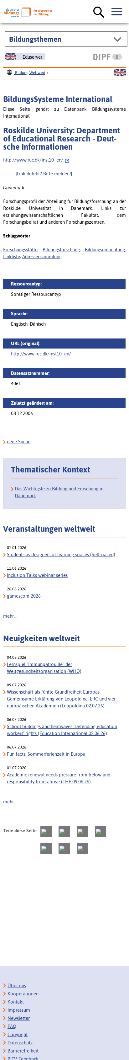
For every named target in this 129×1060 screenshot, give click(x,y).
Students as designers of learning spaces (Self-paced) (61, 554)
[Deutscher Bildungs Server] (28, 12)
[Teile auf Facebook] (64, 831)
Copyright (18, 1034)
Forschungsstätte (20, 249)
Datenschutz (20, 1042)
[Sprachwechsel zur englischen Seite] (120, 73)
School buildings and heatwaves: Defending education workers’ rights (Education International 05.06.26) (62, 730)
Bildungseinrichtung (105, 249)
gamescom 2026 (24, 596)
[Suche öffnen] (99, 12)
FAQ (12, 1026)
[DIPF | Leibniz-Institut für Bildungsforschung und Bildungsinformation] (107, 57)
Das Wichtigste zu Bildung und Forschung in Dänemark (59, 492)
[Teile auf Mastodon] (46, 831)
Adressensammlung (42, 256)
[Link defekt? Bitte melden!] (44, 173)
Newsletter (19, 1018)
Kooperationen (23, 993)
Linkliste (11, 256)
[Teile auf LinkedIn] (46, 848)
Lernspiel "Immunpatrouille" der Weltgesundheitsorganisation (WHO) (44, 668)
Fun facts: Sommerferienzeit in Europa (46, 754)
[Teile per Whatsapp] (100, 831)
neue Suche (18, 441)
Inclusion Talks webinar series (37, 575)
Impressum (19, 1010)
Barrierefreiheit (23, 1050)
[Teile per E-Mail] (64, 848)
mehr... (10, 616)
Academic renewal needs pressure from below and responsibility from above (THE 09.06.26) (58, 778)
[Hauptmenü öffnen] (117, 12)
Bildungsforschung (61, 249)
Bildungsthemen (35, 39)
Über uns (17, 985)
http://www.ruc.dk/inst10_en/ (33, 159)
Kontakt (16, 1001)
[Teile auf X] (82, 831)
